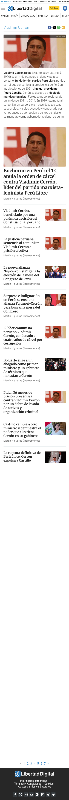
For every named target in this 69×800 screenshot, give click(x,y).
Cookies (48, 783)
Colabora (54, 8)
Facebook (15, 794)
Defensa (55, 16)
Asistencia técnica (28, 786)
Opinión (4, 16)
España (14, 16)
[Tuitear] (54, 27)
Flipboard (42, 794)
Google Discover (37, 794)
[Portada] (24, 8)
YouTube (31, 794)
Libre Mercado (28, 16)
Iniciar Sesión (65, 8)
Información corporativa (33, 781)
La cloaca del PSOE (47, 2)
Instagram (26, 794)
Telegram (48, 794)
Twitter (20, 794)
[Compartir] (49, 27)
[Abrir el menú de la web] (4, 8)
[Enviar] (59, 27)
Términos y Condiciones (27, 783)
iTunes (53, 794)
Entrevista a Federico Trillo (25, 2)
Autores (46, 786)
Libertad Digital (34, 774)
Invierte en (43, 16)
